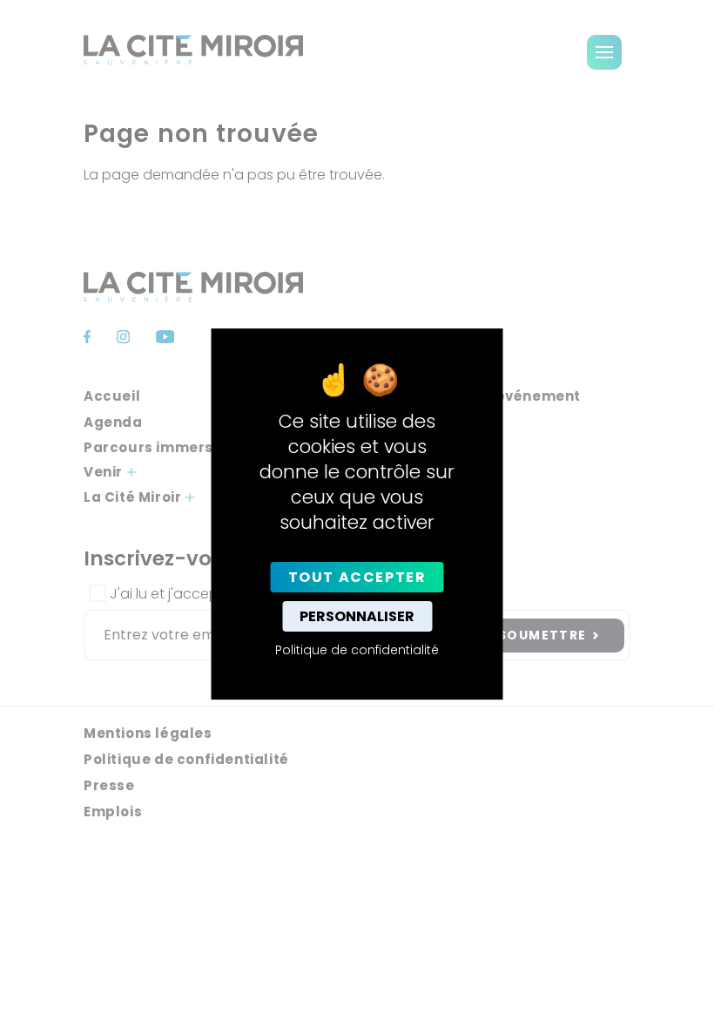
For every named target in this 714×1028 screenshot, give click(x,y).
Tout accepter (357, 577)
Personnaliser (357, 616)
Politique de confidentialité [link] (357, 650)
